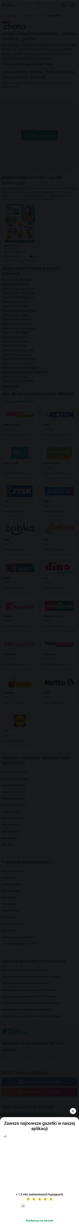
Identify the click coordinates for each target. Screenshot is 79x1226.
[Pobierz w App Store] (39, 1210)
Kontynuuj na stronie (39, 1220)
